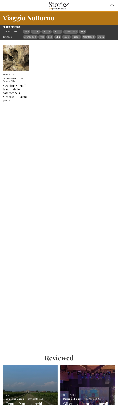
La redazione (9, 78)
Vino (8, 395)
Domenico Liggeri (15, 399)
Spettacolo (9, 74)
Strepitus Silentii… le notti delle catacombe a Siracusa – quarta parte (15, 93)
